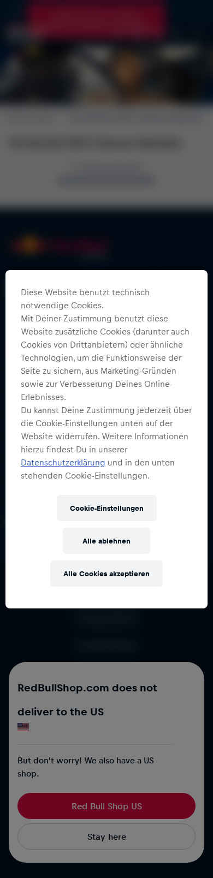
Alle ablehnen (106, 540)
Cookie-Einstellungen (107, 507)
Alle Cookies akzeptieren (106, 573)
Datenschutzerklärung (63, 462)
